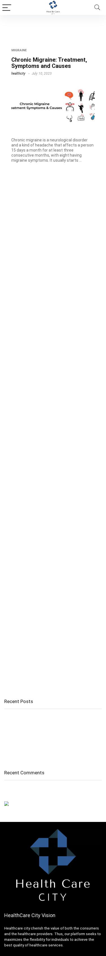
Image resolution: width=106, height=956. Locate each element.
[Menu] (7, 7)
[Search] (97, 7)
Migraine (19, 50)
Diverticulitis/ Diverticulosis (29, 746)
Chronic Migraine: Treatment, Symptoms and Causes (49, 62)
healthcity (18, 73)
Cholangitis (14, 717)
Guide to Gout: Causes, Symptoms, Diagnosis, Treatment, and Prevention (47, 728)
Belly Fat (12, 738)
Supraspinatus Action (24, 754)
